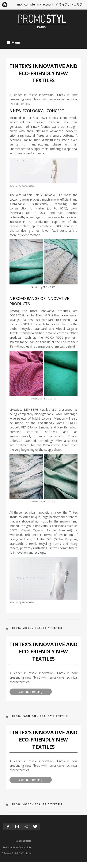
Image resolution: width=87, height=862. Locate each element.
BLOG (16, 627)
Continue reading (35, 692)
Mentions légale (23, 840)
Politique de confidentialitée (17, 847)
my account (45, 4)
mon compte (26, 4)
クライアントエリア (69, 4)
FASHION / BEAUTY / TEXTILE (45, 716)
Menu (16, 42)
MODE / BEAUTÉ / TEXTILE (42, 627)
